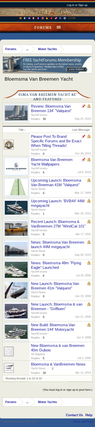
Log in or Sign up (77, 5)
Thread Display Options (47, 383)
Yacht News (38, 188)
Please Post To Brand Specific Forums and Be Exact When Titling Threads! (56, 141)
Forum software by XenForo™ (20, 421)
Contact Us (74, 415)
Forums (43, 27)
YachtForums (39, 114)
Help (88, 415)
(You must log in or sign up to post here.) (67, 389)
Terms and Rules (83, 421)
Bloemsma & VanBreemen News (58, 364)
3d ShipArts (38, 354)
